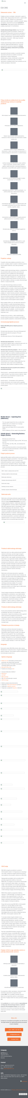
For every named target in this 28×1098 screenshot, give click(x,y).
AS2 (13, 668)
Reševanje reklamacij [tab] (6, 477)
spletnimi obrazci (11, 686)
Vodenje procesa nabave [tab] (7, 486)
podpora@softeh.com (9, 1068)
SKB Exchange (4, 680)
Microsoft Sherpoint (12, 684)
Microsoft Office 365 (6, 667)
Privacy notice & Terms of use (19, 1089)
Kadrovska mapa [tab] (5, 483)
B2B (5, 678)
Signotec (15, 687)
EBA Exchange (4, 676)
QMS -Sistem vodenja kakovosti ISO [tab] (10, 470)
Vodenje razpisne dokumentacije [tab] (9, 489)
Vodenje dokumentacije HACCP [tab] (9, 480)
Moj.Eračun (4, 673)
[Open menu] (25, 3)
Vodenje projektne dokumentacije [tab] (9, 474)
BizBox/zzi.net (4, 660)
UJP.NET (3, 675)
